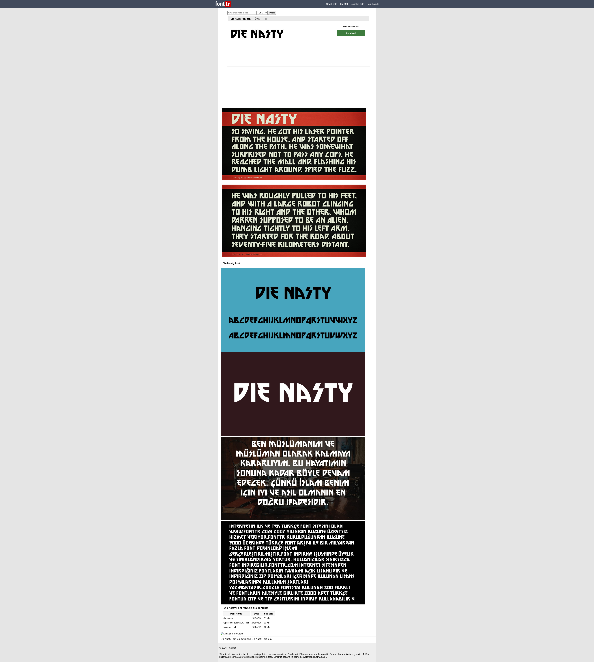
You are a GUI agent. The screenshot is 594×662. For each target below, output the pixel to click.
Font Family (373, 4)
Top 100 (344, 4)
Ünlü (257, 18)
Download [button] (351, 33)
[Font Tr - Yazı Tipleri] (223, 4)
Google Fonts (357, 4)
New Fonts (331, 4)
